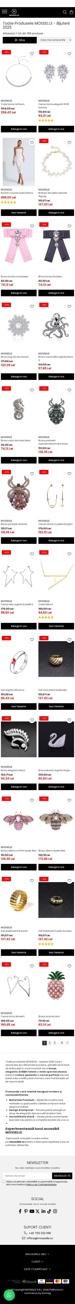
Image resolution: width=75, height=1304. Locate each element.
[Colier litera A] (56, 573)
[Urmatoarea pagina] (67, 1043)
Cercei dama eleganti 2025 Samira (53, 106)
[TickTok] (49, 1211)
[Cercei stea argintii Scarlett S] (19, 573)
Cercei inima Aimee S (13, 1016)
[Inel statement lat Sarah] (19, 900)
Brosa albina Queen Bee (51, 850)
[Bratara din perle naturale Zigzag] (56, 162)
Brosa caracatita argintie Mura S (55, 358)
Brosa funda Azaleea (50, 276)
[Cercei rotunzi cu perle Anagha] (56, 493)
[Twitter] (37, 1211)
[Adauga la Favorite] (32, 54)
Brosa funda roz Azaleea (14, 276)
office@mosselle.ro (39, 1238)
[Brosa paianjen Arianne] (19, 493)
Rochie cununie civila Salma (17, 192)
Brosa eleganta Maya (13, 770)
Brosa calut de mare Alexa (15, 440)
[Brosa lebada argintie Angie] (56, 739)
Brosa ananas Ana (49, 1016)
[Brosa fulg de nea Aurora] (19, 326)
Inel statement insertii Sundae (54, 930)
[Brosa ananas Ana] (56, 985)
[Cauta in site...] (65, 12)
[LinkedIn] (43, 1211)
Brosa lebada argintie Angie (54, 770)
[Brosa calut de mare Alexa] (19, 409)
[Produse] (5, 12)
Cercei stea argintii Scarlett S (17, 604)
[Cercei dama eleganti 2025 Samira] (56, 73)
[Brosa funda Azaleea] (56, 245)
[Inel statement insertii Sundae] (56, 900)
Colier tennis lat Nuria (12, 104)
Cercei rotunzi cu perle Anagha (55, 524)
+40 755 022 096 (39, 1233)
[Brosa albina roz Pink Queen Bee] (19, 820)
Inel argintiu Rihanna (12, 690)
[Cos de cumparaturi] (71, 12)
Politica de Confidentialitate (41, 1184)
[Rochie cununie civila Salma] (19, 162)
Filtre (21, 40)
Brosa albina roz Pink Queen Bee (18, 850)
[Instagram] (55, 1211)
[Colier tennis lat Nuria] (19, 73)
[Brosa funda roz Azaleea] (19, 245)
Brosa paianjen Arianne (14, 524)
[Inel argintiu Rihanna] (19, 659)
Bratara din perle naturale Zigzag (52, 194)
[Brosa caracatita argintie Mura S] (56, 326)
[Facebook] (20, 1211)
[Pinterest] (26, 1211)
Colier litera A (45, 604)
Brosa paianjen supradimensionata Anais (53, 442)
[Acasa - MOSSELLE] (23, 12)
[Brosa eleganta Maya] (19, 739)
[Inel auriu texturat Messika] (56, 659)
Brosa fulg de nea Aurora (15, 356)
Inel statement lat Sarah (14, 930)
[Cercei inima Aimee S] (19, 985)
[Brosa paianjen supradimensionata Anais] (56, 409)
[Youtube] (31, 1211)
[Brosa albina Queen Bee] (56, 820)
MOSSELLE (6, 100)
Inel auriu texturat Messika (52, 690)
